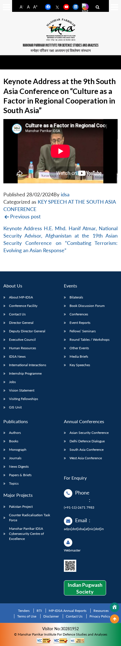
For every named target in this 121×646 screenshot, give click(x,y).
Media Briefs (79, 356)
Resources (101, 610)
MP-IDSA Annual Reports (67, 610)
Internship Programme (25, 373)
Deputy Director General (27, 331)
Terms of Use (26, 616)
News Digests (19, 466)
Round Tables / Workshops (89, 339)
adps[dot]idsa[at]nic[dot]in (84, 529)
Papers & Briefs (20, 475)
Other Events (79, 348)
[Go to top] (114, 618)
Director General (21, 322)
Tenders (24, 610)
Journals (15, 458)
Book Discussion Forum (87, 306)
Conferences (79, 314)
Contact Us (17, 314)
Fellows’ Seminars (83, 331)
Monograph (17, 449)
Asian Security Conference (89, 432)
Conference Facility (23, 306)
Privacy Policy (99, 616)
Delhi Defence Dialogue (87, 441)
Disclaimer (51, 616)
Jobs (12, 382)
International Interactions (27, 365)
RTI (39, 610)
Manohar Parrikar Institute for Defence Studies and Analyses (60, 45)
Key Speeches (80, 365)
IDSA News (17, 356)
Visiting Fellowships (23, 399)
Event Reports (80, 322)
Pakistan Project (21, 506)
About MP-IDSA (21, 297)
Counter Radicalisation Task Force (29, 517)
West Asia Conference (86, 458)
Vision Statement (21, 390)
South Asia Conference (87, 449)
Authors (15, 432)
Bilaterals (76, 297)
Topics (14, 483)
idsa (65, 194)
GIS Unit (15, 407)
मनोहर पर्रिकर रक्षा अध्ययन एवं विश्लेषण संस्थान (61, 50)
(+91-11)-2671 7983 (79, 507)
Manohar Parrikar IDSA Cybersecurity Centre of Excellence (26, 533)
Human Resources (22, 348)
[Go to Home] (114, 607)
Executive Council (22, 339)
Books (13, 441)
